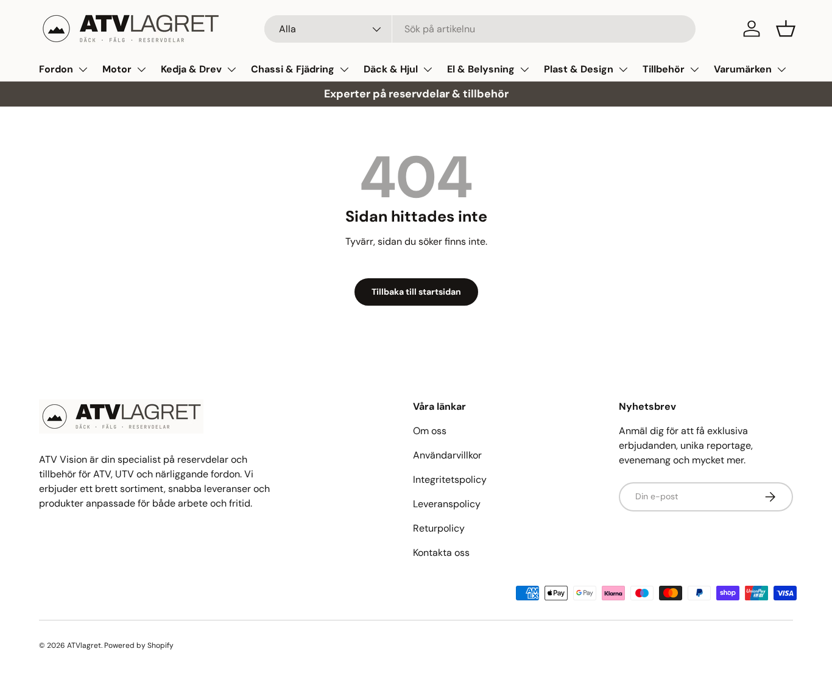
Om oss (429, 430)
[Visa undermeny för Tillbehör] (694, 69)
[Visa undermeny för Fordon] (83, 69)
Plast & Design (578, 69)
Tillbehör (664, 69)
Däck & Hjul (391, 69)
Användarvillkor (447, 455)
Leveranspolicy (447, 503)
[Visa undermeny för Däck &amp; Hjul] (427, 69)
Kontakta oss (441, 552)
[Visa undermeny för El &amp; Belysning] (524, 69)
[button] (785, 28)
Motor (117, 69)
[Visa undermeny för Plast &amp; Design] (623, 69)
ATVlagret (84, 645)
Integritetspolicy (450, 479)
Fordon (56, 69)
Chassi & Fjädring (292, 69)
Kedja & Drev (191, 69)
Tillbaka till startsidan (416, 291)
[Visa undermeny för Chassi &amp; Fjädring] (344, 69)
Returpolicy (439, 528)
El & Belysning (481, 69)
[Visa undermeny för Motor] (141, 69)
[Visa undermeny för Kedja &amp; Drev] (231, 69)
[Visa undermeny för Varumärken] (781, 69)
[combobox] (480, 29)
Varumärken (743, 69)
